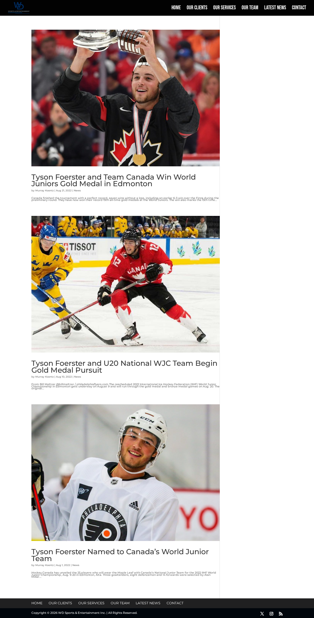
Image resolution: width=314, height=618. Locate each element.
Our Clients (197, 8)
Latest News (275, 8)
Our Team (250, 8)
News (77, 190)
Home (176, 8)
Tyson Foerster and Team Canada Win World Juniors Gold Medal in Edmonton (113, 180)
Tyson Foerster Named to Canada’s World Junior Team (120, 555)
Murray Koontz (44, 190)
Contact (299, 8)
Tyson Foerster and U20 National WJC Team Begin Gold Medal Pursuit (124, 366)
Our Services (224, 8)
